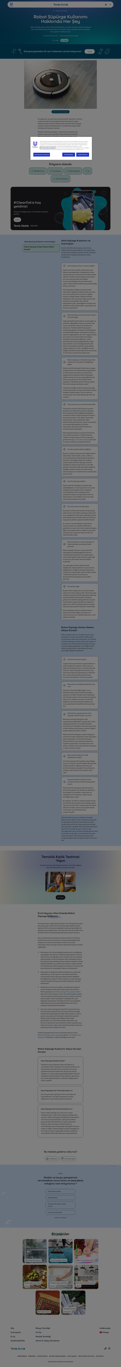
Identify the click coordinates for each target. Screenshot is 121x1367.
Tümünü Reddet (68, 154)
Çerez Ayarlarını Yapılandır (41, 154)
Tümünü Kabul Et (83, 154)
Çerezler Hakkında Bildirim (48, 148)
